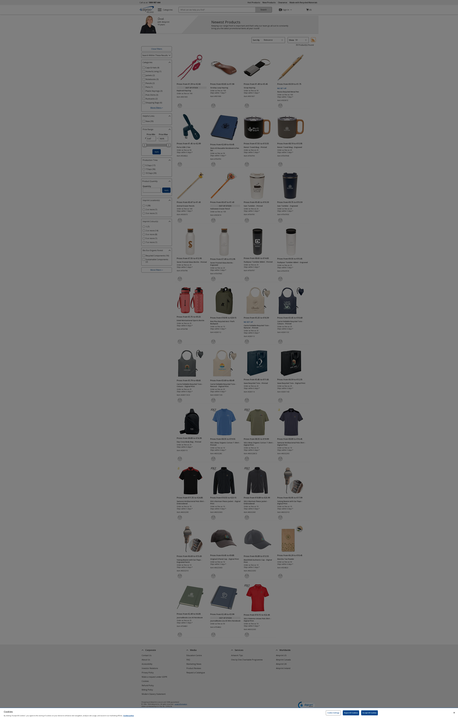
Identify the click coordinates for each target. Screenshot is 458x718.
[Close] (454, 712)
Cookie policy (128, 715)
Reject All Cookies (351, 713)
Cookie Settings (333, 713)
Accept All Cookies (369, 713)
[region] (229, 713)
